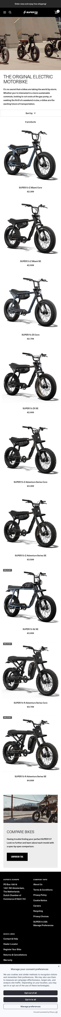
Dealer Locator (10, 943)
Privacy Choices (41, 916)
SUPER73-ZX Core (30, 334)
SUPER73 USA (40, 921)
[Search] (10, 12)
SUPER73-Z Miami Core (30, 187)
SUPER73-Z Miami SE (30, 261)
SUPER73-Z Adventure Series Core (30, 482)
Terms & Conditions (43, 889)
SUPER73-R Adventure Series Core (30, 702)
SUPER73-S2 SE (30, 629)
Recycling (38, 910)
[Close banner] (59, 965)
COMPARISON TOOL (17, 856)
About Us (37, 884)
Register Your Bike (12, 949)
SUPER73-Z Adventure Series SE (30, 555)
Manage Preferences (43, 925)
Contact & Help (10, 938)
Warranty (7, 959)
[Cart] (56, 12)
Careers (37, 905)
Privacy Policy (40, 894)
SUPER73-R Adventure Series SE (30, 776)
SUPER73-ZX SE (30, 408)
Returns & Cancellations (15, 954)
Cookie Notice (40, 900)
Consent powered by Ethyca (44, 1012)
